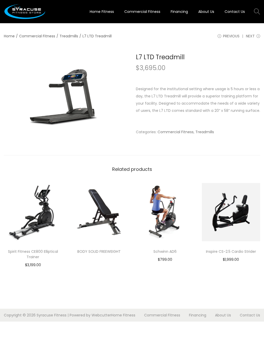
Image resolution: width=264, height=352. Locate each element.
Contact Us (250, 315)
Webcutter (101, 315)
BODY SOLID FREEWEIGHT (99, 251)
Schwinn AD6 (165, 251)
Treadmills (69, 36)
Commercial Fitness (37, 36)
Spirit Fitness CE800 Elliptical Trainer (33, 254)
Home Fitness (123, 315)
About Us (223, 315)
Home (9, 36)
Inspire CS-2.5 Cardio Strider (231, 251)
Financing (197, 315)
